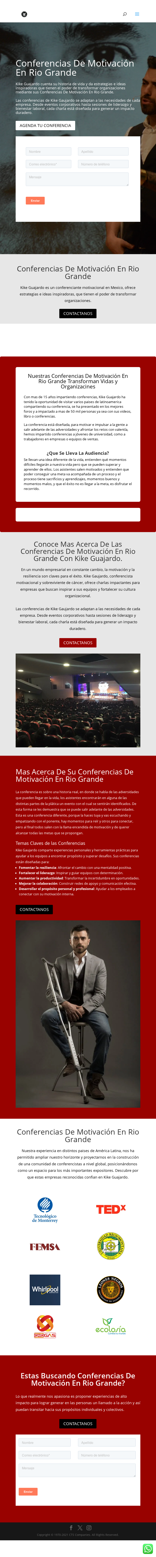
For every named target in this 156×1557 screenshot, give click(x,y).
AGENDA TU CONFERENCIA (45, 125)
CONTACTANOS (77, 313)
